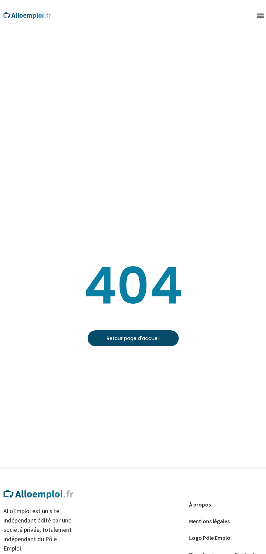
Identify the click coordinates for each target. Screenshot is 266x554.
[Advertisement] (133, 83)
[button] (260, 15)
